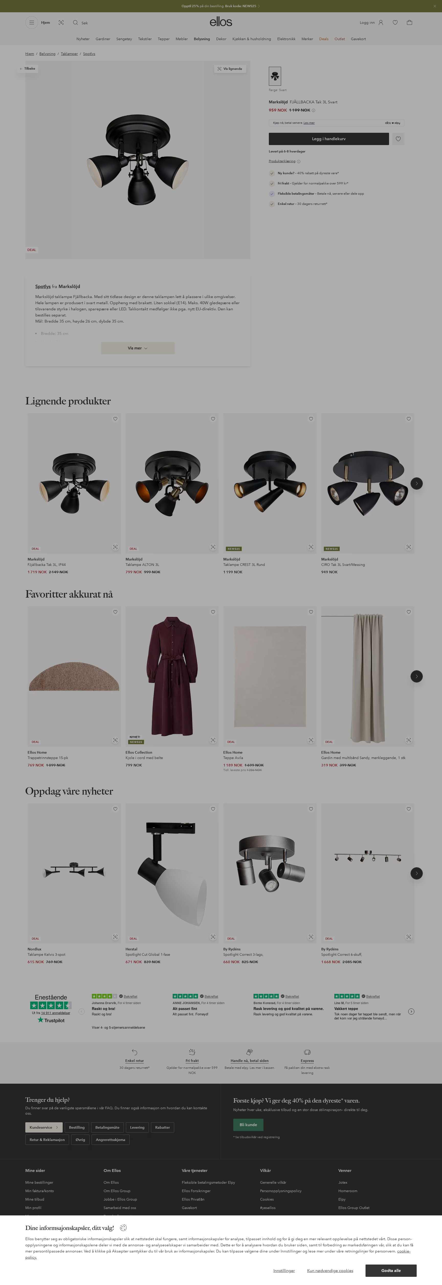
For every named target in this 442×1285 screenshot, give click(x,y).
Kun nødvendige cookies (330, 1270)
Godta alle (391, 1270)
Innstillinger (284, 1270)
